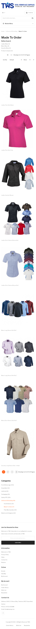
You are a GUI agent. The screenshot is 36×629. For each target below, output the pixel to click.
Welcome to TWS (6, 552)
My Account (4, 576)
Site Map (3, 573)
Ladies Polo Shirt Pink (7, 150)
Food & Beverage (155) (7, 485)
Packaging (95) (5, 494)
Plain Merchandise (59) (10, 510)
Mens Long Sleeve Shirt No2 (9, 375)
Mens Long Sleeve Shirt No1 (8, 330)
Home (2, 31)
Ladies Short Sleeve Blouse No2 (10, 285)
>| (16, 472)
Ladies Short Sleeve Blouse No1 (9, 240)
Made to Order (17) (9, 506)
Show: (25, 59)
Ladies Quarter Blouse (7, 195)
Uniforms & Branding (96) (8, 500)
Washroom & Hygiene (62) (8, 513)
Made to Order (23, 31)
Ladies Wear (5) (5, 44)
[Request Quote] (31, 67)
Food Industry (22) (9, 503)
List (11, 55)
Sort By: (5, 59)
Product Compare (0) (7, 50)
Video (2, 557)
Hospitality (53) (5, 488)
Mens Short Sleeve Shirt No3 (9, 420)
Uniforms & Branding (11, 31)
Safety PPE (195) (5, 497)
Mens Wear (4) (5, 46)
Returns (3, 562)
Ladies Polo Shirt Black (7, 105)
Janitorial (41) (4, 491)
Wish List (3, 590)
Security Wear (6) (6, 48)
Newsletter (4, 592)
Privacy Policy (5, 554)
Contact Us (4, 559)
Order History (5, 587)
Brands (3, 571)
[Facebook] (3, 613)
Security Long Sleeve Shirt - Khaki (10, 465)
